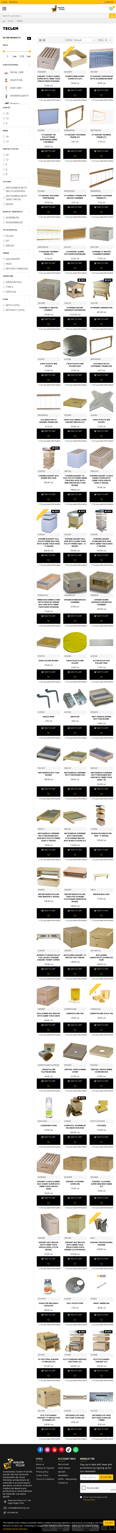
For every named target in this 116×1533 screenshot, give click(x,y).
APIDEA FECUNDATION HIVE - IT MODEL (101, 834)
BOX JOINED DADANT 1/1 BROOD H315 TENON (75, 956)
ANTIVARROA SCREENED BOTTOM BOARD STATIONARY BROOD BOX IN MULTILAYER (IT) (75, 837)
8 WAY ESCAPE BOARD (48, 660)
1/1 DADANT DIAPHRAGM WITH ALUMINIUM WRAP (101, 77)
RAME (5, 130)
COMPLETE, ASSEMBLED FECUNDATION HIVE (75, 1126)
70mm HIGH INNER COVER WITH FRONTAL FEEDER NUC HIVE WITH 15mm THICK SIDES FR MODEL (48, 603)
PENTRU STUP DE (10, 149)
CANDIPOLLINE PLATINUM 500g (48, 1070)
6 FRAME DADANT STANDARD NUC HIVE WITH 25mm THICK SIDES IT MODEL (101, 542)
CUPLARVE (101, 1125)
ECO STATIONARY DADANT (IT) (101, 1360)
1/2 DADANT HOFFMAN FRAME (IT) (101, 196)
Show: (100, 40)
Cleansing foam (48, 1125)
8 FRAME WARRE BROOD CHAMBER (75, 601)
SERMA (6, 253)
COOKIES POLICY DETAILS (15, 1528)
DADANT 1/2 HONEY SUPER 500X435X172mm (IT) (101, 1184)
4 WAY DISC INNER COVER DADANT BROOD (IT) (75, 421)
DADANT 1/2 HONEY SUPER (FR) (75, 1182)
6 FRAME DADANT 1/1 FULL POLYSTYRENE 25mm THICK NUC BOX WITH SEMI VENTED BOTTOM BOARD (75, 480)
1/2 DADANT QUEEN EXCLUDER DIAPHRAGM (74, 252)
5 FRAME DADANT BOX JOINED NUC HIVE (48, 477)
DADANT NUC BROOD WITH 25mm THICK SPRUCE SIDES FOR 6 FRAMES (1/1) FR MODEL (75, 1246)
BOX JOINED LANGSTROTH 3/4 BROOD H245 (101, 957)
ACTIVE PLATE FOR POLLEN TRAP (101, 661)
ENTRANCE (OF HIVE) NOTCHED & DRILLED (74, 1416)
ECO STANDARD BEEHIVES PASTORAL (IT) (75, 1360)
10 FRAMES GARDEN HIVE (101, 307)
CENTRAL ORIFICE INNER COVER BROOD (101, 1070)
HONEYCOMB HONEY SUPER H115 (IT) (74, 77)
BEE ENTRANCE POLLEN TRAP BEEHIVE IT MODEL (49, 895)
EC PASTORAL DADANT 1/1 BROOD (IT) (48, 1360)
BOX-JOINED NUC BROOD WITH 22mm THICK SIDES (48, 1014)
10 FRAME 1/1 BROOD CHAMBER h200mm (101, 252)
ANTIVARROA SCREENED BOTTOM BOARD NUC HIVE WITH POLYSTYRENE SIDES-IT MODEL (48, 837)
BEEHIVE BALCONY (101, 894)
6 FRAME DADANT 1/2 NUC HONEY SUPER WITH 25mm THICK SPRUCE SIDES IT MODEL (101, 479)
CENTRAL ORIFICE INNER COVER (75, 1070)
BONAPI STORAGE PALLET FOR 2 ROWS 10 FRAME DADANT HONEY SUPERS (48, 957)
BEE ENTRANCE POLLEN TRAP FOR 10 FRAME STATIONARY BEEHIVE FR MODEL (75, 898)
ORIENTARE (8, 276)
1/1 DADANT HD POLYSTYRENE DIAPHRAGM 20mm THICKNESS (48, 138)
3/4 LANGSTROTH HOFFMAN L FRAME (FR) (101, 364)
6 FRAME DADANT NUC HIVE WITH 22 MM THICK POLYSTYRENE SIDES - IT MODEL (75, 542)
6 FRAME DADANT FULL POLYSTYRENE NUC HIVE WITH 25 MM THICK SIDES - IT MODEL (48, 542)
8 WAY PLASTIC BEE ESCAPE (75, 661)
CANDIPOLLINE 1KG (75, 1013)
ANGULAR (74, 716)
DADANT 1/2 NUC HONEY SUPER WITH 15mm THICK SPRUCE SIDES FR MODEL (48, 78)
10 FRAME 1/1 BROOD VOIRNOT (48, 308)
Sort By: (69, 40)
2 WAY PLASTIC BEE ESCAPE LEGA (75, 364)
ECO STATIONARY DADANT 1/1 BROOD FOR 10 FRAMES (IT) (48, 1417)
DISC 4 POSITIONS (75, 1303)
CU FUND (7, 181)
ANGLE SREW (48, 716)
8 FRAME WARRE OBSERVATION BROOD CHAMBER (101, 602)
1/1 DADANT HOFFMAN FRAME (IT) (75, 136)
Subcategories (10, 64)
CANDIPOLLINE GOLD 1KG (101, 1013)
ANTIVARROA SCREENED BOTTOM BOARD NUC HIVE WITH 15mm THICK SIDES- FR (101, 776)
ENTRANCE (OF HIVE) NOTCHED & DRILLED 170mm (101, 1417)
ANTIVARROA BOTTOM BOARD (48, 773)
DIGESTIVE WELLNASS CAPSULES (48, 1304)
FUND (5, 299)
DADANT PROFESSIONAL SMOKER (101, 1243)
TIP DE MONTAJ (10, 230)
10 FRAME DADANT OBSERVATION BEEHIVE (74, 308)
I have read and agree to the (95, 1498)
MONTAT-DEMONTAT (13, 211)
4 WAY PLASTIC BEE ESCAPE (101, 421)
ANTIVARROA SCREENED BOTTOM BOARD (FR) (75, 773)
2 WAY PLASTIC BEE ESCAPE (48, 364)
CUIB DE (6, 107)
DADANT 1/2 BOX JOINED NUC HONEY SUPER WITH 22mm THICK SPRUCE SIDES (48, 1185)
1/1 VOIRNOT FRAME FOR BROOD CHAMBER (75, 196)
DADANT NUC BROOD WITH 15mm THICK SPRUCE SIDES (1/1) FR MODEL (48, 1246)
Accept (110, 1523)
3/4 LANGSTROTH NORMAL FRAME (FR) (48, 421)
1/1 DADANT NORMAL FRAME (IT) (101, 136)
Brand (10, 21)
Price (5, 45)
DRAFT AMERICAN (101, 1303)
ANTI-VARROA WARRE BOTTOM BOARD (101, 717)
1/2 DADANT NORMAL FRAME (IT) (48, 252)
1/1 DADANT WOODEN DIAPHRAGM (48, 196)
